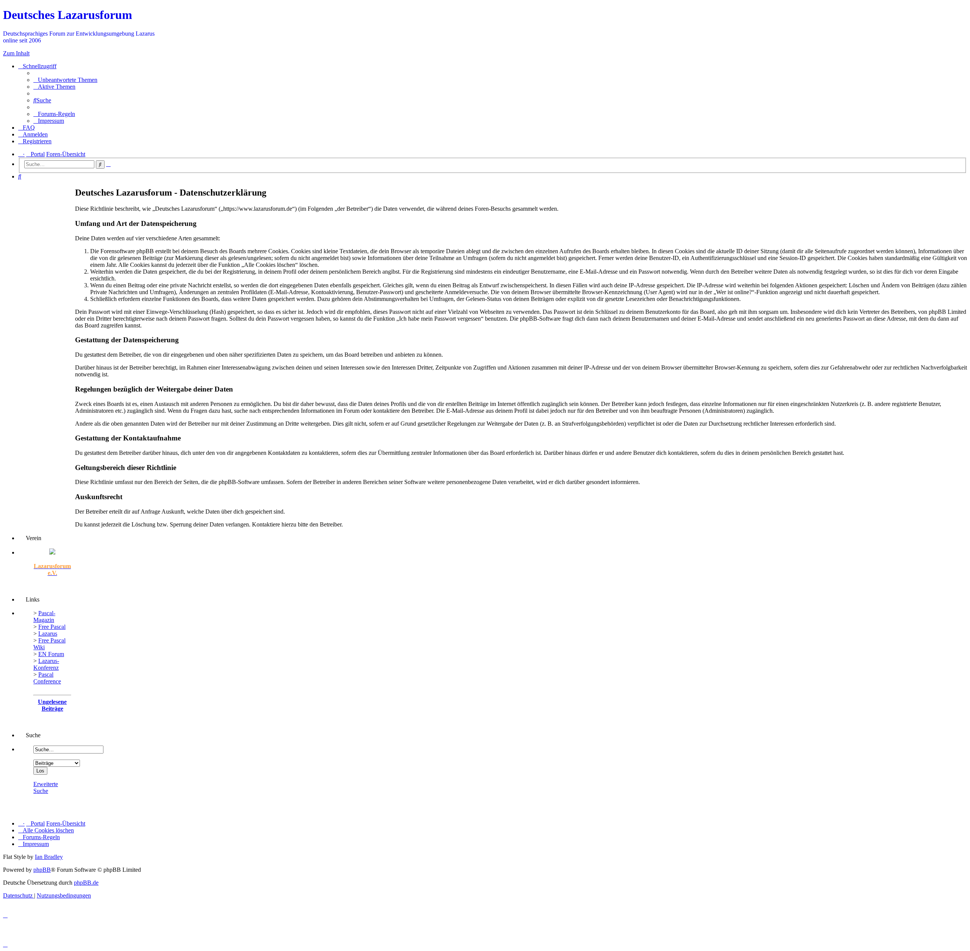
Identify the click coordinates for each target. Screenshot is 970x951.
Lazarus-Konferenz (46, 664)
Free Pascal (52, 627)
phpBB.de (86, 882)
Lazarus (47, 633)
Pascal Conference (47, 678)
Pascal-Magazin (44, 616)
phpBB (42, 869)
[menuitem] (65, 80)
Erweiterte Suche (45, 787)
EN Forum (51, 654)
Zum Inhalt (16, 53)
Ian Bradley (49, 857)
